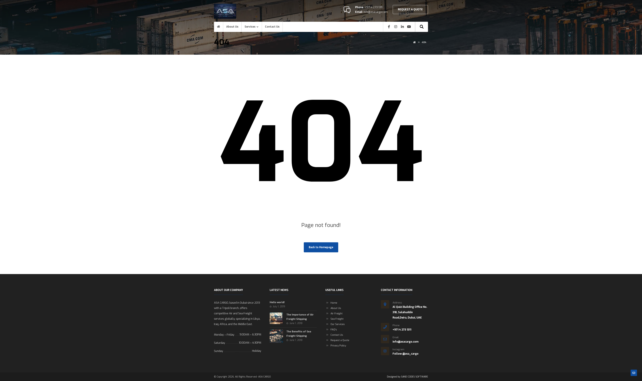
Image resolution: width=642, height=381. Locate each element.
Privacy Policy (338, 345)
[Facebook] (389, 26)
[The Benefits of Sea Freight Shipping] (276, 336)
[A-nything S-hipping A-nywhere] (225, 11)
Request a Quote (340, 340)
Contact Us (337, 335)
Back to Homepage (321, 247)
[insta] (395, 26)
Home (334, 302)
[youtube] (409, 26)
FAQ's (334, 329)
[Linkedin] (402, 26)
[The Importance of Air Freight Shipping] (276, 319)
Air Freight (337, 313)
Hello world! (277, 302)
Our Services (338, 324)
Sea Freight (337, 319)
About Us (336, 308)
